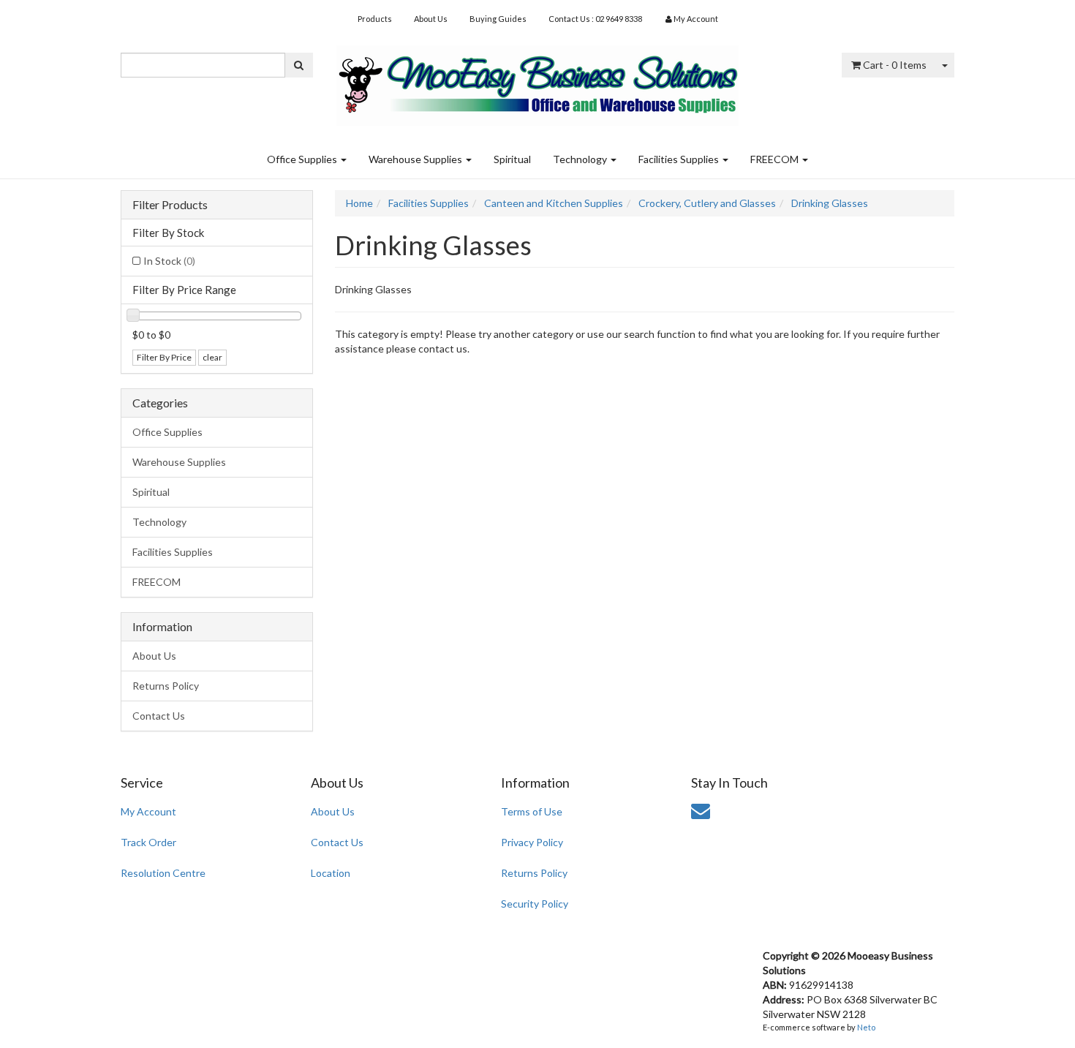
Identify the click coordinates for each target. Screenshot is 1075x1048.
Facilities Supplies (679, 159)
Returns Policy (165, 685)
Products (375, 18)
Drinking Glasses (829, 203)
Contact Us (158, 715)
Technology (581, 159)
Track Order (148, 842)
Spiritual (512, 159)
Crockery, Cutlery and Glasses (707, 203)
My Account (148, 811)
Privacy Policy (532, 842)
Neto (866, 1027)
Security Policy (534, 903)
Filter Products (170, 204)
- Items (895, 65)
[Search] (298, 65)
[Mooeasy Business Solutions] (537, 81)
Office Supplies (303, 159)
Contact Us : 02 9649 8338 (595, 18)
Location (330, 873)
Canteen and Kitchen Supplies (553, 203)
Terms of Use (531, 811)
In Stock (169, 261)
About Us (431, 18)
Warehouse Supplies (416, 159)
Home (359, 203)
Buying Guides (498, 18)
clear (212, 357)
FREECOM (775, 159)
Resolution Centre (163, 873)
